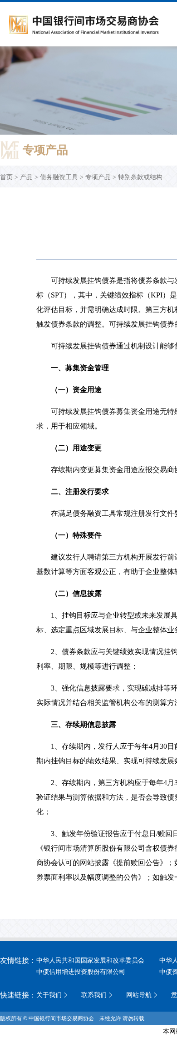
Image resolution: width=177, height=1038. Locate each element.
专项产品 (98, 177)
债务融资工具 (59, 177)
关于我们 (49, 995)
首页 (6, 177)
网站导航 (139, 995)
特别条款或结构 (140, 177)
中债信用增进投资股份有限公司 (80, 971)
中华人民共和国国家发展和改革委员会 (90, 960)
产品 (26, 177)
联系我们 (94, 995)
